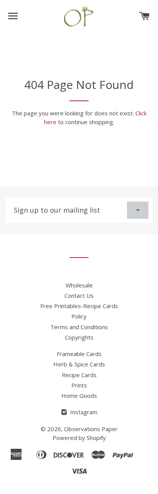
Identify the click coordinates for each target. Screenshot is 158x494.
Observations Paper (91, 429)
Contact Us (79, 295)
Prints (79, 385)
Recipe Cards (79, 375)
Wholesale (79, 285)
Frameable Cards (79, 354)
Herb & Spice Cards (79, 364)
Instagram (83, 412)
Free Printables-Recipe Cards (79, 306)
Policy (79, 316)
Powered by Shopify (79, 437)
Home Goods (79, 395)
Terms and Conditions (79, 327)
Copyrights (79, 337)
